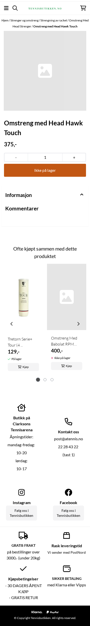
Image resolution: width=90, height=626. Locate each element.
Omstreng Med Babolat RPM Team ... (64, 341)
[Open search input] (15, 8)
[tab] (38, 380)
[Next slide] (78, 324)
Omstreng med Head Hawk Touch (55, 26)
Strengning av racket (54, 20)
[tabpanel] (23, 322)
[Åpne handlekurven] (83, 8)
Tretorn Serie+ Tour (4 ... (20, 342)
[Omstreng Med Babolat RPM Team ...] (66, 297)
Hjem (5, 20)
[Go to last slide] (12, 324)
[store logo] (45, 8)
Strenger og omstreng (24, 20)
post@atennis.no (68, 438)
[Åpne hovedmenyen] (6, 8)
